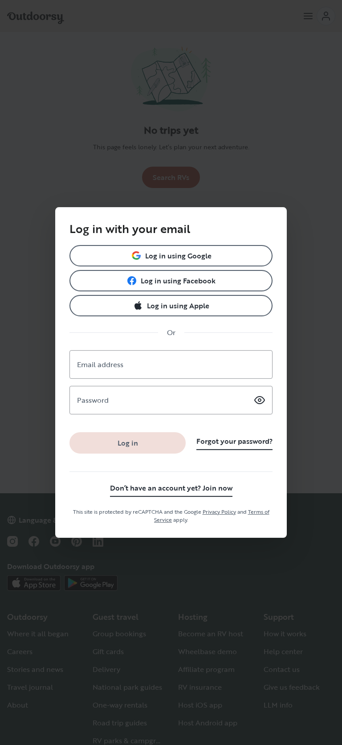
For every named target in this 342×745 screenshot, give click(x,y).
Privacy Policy (219, 512)
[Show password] (259, 400)
